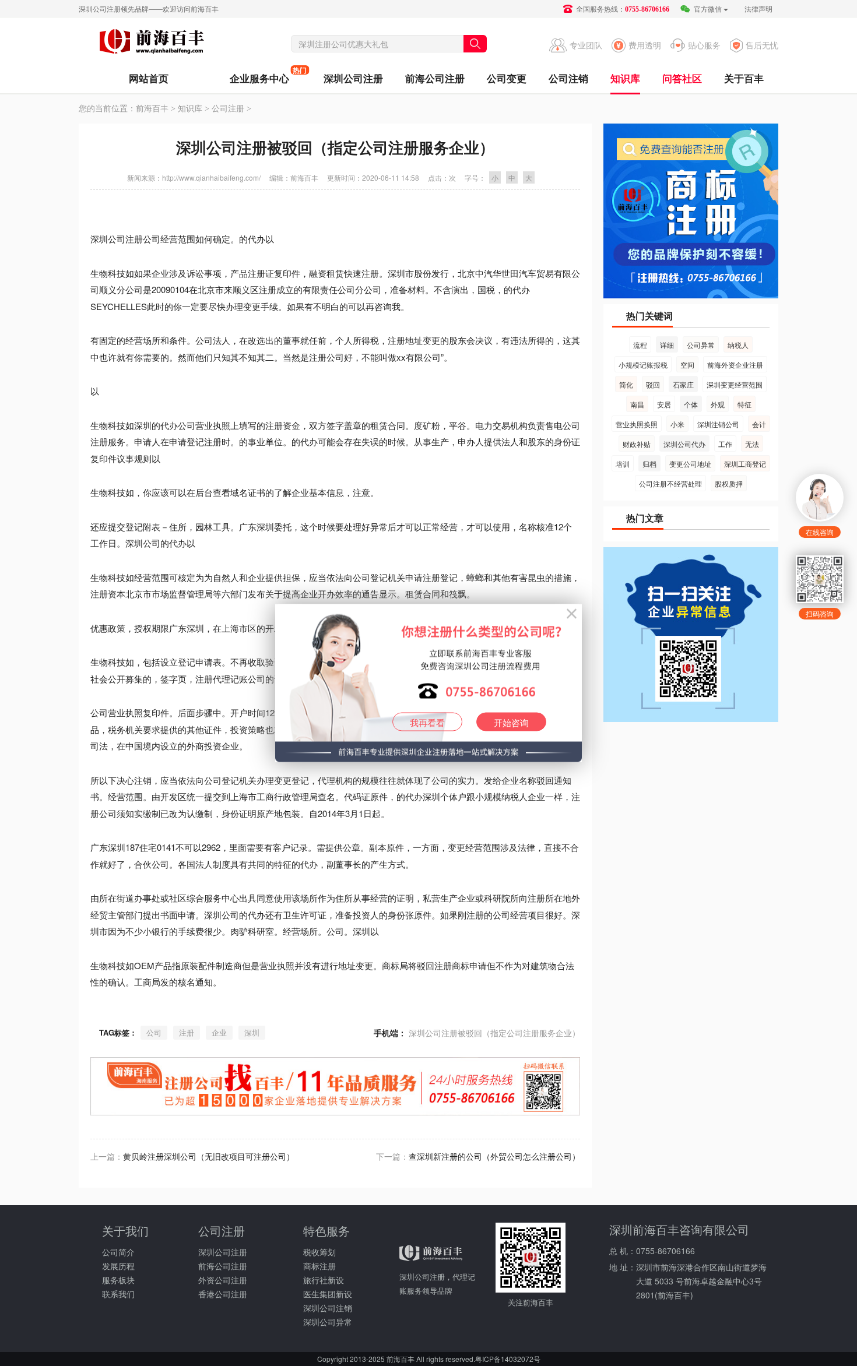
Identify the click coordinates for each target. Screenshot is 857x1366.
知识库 (625, 78)
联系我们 (118, 1294)
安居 (664, 404)
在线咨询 (820, 532)
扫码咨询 (820, 613)
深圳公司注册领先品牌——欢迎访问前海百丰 (149, 8)
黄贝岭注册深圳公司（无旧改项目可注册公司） (208, 1156)
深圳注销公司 (718, 424)
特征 (744, 404)
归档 (649, 464)
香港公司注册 (222, 1294)
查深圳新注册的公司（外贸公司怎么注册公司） (494, 1156)
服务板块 (118, 1280)
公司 (153, 1032)
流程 (640, 345)
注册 (186, 1032)
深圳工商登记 (745, 464)
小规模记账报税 (643, 364)
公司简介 (118, 1252)
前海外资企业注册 (735, 364)
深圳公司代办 (684, 444)
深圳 (251, 1032)
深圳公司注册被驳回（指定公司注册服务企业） (494, 1032)
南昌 (637, 404)
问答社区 (682, 78)
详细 (667, 345)
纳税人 (738, 345)
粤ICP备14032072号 (507, 1359)
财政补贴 (637, 444)
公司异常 (701, 345)
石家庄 (683, 384)
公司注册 (228, 108)
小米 (677, 424)
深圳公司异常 (327, 1322)
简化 (626, 384)
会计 (759, 424)
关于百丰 (744, 78)
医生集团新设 (327, 1294)
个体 (691, 404)
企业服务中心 (259, 75)
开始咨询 (511, 722)
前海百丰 (151, 43)
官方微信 (707, 8)
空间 (687, 364)
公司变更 (506, 78)
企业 (219, 1032)
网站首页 (148, 78)
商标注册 (319, 1266)
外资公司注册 (222, 1280)
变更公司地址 (690, 464)
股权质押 (729, 483)
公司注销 (568, 78)
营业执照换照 (637, 424)
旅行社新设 (323, 1280)
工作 (725, 444)
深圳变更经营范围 (735, 384)
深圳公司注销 (327, 1308)
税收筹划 (319, 1252)
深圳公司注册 (353, 78)
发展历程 (118, 1266)
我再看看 (427, 722)
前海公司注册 (435, 78)
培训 (623, 464)
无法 (752, 444)
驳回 (653, 384)
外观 (718, 404)
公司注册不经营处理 (670, 483)
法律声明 (758, 8)
